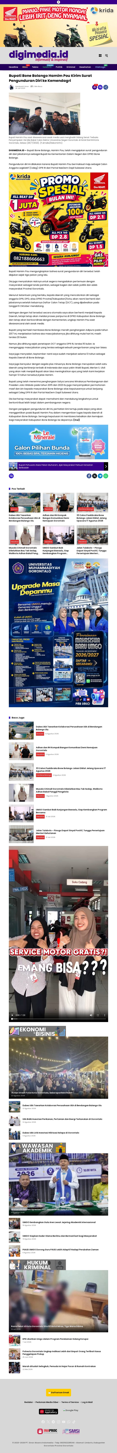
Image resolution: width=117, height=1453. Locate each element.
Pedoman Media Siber (47, 1402)
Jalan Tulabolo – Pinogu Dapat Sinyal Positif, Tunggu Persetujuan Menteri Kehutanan (91, 551)
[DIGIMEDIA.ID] (39, 55)
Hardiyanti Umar (22, 86)
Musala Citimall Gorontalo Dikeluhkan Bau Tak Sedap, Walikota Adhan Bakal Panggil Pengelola (24, 551)
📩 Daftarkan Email (58, 1392)
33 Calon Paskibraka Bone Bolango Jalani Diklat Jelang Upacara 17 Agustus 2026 (92, 518)
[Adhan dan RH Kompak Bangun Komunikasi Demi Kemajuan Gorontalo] (58, 503)
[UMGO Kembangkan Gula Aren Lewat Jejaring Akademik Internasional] (14, 1223)
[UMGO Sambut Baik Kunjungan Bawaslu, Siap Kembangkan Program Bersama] (58, 535)
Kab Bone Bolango (86, 509)
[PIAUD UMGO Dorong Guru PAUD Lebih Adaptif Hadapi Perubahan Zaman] (14, 1251)
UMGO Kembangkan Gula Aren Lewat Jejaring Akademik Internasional (59, 1222)
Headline (48, 509)
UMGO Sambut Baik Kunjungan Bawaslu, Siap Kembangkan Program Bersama (56, 551)
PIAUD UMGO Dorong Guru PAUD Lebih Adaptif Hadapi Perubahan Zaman (61, 1249)
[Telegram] (100, 476)
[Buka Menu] (100, 55)
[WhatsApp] (105, 476)
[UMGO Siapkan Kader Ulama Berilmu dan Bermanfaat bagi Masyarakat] (14, 1237)
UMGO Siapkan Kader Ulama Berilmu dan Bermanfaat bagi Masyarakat (60, 1236)
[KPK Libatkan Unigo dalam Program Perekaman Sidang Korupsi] (14, 1340)
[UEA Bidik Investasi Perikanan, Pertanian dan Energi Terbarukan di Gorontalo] (14, 1120)
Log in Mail (87, 1402)
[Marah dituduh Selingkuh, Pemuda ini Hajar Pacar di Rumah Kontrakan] (14, 1367)
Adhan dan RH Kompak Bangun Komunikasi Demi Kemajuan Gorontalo (56, 518)
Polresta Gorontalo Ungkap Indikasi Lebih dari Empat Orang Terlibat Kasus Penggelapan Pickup (62, 1353)
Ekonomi (14, 509)
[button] (106, 55)
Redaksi (28, 1402)
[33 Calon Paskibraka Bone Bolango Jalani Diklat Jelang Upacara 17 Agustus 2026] (92, 503)
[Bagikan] (105, 87)
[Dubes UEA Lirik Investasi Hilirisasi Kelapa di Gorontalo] (14, 1134)
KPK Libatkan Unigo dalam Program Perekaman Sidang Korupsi (55, 1339)
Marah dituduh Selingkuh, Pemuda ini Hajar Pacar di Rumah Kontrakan (59, 1366)
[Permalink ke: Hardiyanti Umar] (12, 87)
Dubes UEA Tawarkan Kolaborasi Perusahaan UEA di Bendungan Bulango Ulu (24, 518)
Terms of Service (70, 1402)
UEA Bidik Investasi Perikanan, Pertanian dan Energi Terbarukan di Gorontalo (62, 1119)
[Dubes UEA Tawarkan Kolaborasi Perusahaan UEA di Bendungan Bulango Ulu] (24, 503)
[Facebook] (89, 476)
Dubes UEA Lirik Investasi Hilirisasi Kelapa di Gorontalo (51, 1132)
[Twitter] (94, 476)
